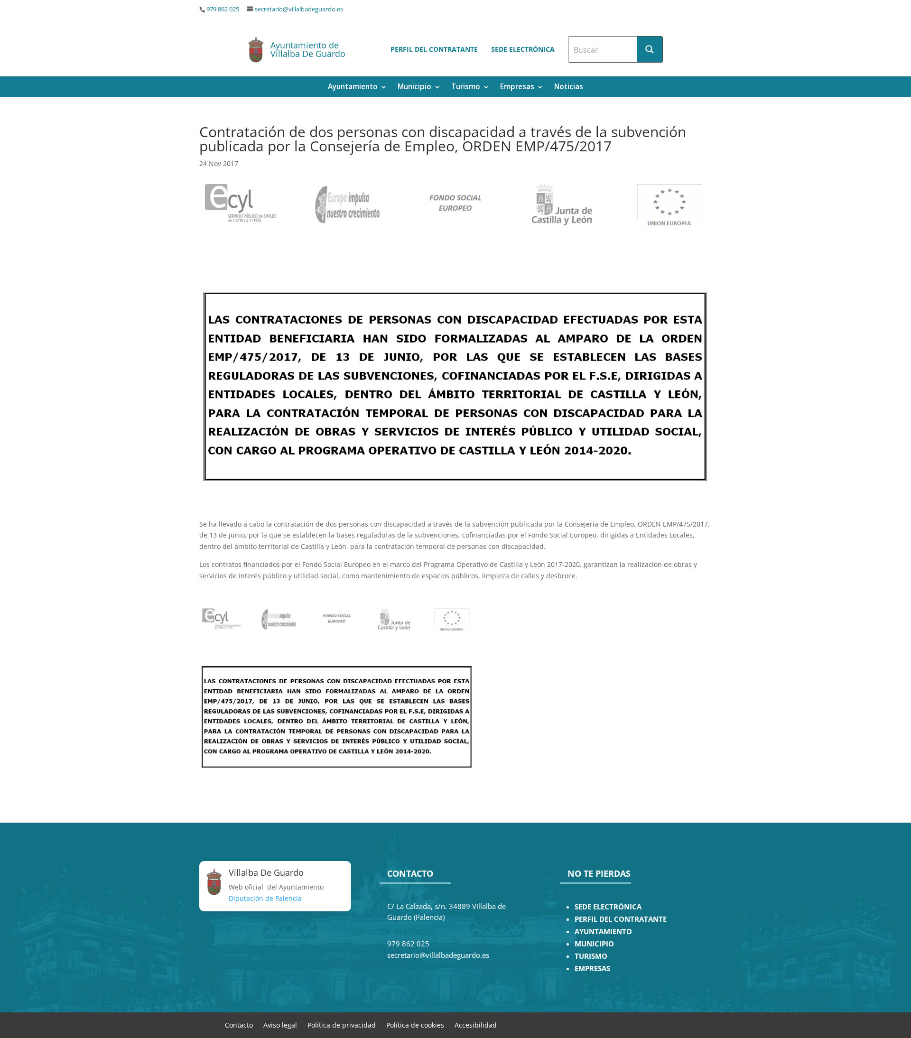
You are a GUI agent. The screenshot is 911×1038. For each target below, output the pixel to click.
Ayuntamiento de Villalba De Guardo (307, 49)
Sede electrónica (523, 49)
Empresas (517, 87)
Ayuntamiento (353, 87)
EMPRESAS (592, 968)
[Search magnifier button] (649, 49)
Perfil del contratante (434, 49)
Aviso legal (280, 1024)
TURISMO (591, 956)
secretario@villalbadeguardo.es (299, 9)
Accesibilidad (476, 1024)
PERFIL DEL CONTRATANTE (621, 919)
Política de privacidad (341, 1024)
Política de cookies (415, 1024)
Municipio (414, 87)
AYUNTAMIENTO (603, 931)
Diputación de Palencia (265, 898)
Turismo (465, 87)
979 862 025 (222, 9)
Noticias (568, 87)
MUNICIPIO (594, 944)
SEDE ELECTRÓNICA (608, 907)
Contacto (239, 1024)
